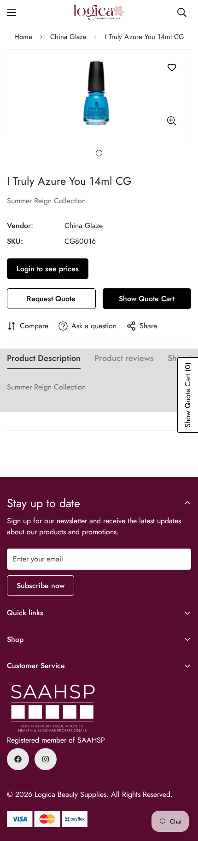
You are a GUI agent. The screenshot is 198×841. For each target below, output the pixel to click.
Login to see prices (48, 268)
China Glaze (68, 37)
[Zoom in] (171, 120)
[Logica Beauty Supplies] (99, 12)
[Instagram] (46, 759)
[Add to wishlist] (171, 67)
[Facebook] (18, 759)
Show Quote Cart (147, 298)
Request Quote (51, 298)
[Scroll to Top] (181, 792)
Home (23, 37)
